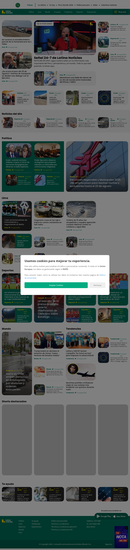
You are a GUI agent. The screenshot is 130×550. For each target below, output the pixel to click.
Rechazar (98, 285)
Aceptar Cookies (56, 285)
